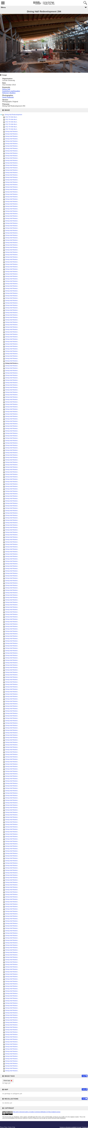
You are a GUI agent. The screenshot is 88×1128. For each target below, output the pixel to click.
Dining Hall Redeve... (12, 131)
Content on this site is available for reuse (70, 1127)
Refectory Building (8, 93)
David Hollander (8, 97)
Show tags (6, 1080)
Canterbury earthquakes (11, 91)
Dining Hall (6, 89)
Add (83, 1076)
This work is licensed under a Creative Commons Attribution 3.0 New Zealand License (36, 1111)
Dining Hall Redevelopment (13, 114)
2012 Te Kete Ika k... (11, 117)
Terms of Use (11, 1127)
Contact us (85, 1127)
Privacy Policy (3, 1127)
